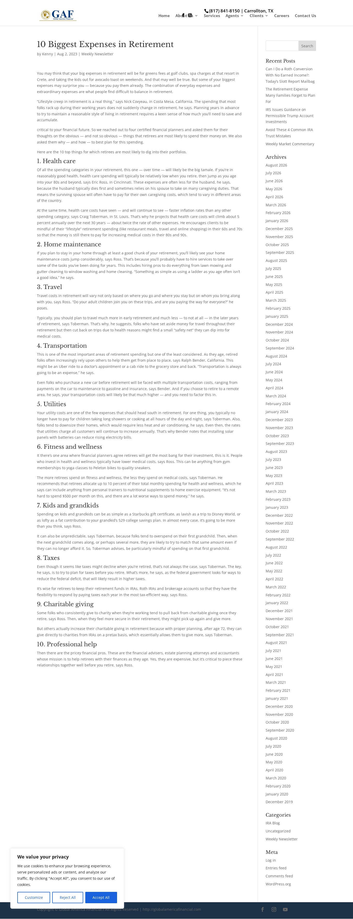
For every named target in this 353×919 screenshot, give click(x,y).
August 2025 (276, 260)
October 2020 (277, 722)
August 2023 (276, 451)
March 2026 (276, 204)
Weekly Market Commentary (290, 143)
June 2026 (274, 180)
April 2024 (274, 387)
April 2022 (274, 578)
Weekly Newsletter (97, 53)
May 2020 (274, 761)
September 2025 (280, 252)
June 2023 (274, 467)
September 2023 (280, 443)
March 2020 (276, 778)
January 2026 (277, 220)
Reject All (68, 897)
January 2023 (277, 507)
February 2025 (278, 308)
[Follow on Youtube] (285, 909)
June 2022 (274, 562)
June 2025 (274, 276)
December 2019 (279, 801)
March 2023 (276, 491)
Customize (34, 897)
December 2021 (279, 610)
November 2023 (279, 427)
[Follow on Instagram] (274, 909)
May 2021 (274, 666)
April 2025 (274, 292)
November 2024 (279, 332)
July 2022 (273, 555)
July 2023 (273, 459)
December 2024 (279, 324)
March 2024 (276, 395)
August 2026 (276, 165)
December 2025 (279, 228)
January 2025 (277, 316)
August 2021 (276, 642)
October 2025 (277, 244)
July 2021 (273, 650)
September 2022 (280, 539)
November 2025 (279, 236)
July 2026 (273, 172)
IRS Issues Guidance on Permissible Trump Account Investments (289, 115)
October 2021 (277, 626)
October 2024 (277, 340)
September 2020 (280, 730)
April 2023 (274, 483)
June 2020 (274, 754)
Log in (271, 860)
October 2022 (277, 531)
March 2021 (276, 682)
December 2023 (279, 419)
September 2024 (280, 348)
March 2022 (276, 586)
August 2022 (276, 547)
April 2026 (274, 196)
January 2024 (277, 411)
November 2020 (279, 714)
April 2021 (274, 674)
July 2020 (273, 746)
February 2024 (278, 403)
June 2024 (274, 371)
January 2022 (277, 602)
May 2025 (274, 284)
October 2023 (277, 435)
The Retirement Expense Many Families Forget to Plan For (290, 95)
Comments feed (279, 876)
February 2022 (278, 595)
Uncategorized (278, 831)
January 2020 (277, 794)
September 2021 (280, 634)
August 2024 (276, 356)
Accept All (101, 897)
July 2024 (273, 363)
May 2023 (274, 475)
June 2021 (274, 658)
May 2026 (274, 188)
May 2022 (274, 570)
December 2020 (279, 706)
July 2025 (273, 268)
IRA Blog (273, 823)
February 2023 (278, 499)
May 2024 (274, 379)
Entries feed (276, 867)
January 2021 (277, 698)
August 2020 (276, 738)
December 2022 (279, 515)
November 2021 (279, 618)
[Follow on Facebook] (262, 909)
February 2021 (278, 690)
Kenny (47, 53)
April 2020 (274, 770)
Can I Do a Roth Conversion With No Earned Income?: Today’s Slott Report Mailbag (290, 75)
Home (164, 16)
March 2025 (276, 300)
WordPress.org (278, 884)
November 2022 (279, 523)
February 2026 (278, 212)
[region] (67, 878)
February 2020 (278, 786)
